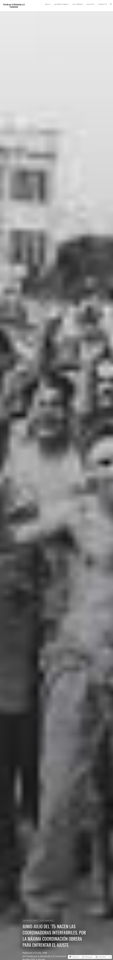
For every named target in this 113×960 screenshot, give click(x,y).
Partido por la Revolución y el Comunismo (14, 5)
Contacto (102, 4)
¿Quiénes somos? (61, 4)
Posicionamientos (46, 920)
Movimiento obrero (30, 920)
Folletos (90, 4)
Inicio (47, 4)
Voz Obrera (77, 4)
